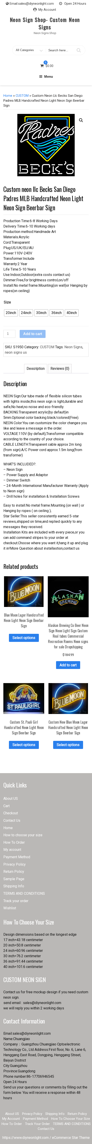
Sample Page (13, 879)
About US (10, 798)
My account (12, 849)
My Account (47, 10)
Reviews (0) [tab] (59, 368)
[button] (81, 120)
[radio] (11, 313)
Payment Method (16, 857)
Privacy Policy (14, 864)
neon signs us (16, 352)
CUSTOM (22, 96)
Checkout (10, 813)
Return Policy (13, 871)
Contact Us (11, 820)
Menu (48, 76)
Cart (6, 806)
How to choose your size (22, 835)
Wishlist (9, 908)
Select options (24, 638)
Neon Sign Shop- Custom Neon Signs (45, 23)
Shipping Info (13, 886)
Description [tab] (36, 368)
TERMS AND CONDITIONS (24, 893)
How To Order (14, 842)
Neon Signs (73, 347)
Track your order (15, 901)
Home (7, 96)
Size (7, 302)
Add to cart (32, 334)
